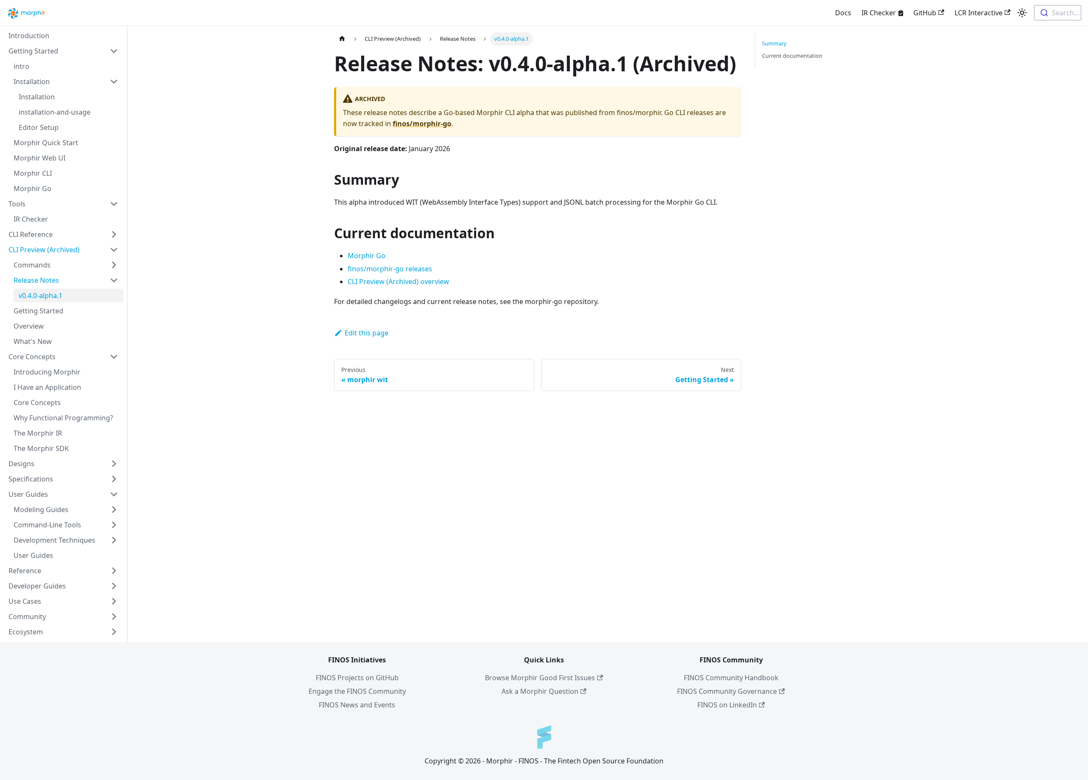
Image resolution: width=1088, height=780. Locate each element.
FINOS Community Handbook (731, 677)
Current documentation (792, 55)
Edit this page (366, 333)
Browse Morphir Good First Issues (540, 677)
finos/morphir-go (422, 123)
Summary (774, 43)
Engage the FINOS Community (357, 691)
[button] (63, 51)
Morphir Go (366, 255)
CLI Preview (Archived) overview (398, 281)
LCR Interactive (979, 12)
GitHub (924, 12)
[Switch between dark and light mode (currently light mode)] (1022, 13)
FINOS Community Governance (727, 691)
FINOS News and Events (357, 705)
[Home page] (342, 38)
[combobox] (1057, 12)
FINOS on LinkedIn (727, 705)
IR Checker (878, 12)
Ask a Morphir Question (540, 691)
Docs (843, 12)
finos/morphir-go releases (390, 268)
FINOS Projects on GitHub (357, 677)
